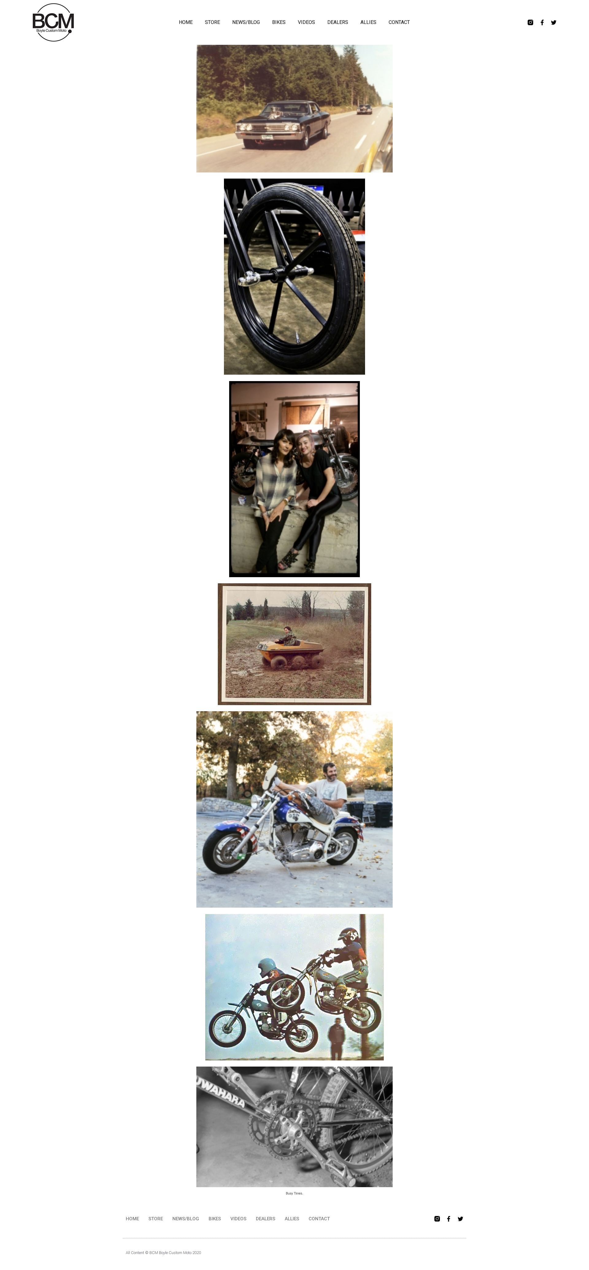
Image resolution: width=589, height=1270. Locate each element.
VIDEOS (306, 22)
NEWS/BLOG (246, 22)
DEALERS (337, 22)
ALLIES (368, 22)
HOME (186, 22)
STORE (212, 22)
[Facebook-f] (542, 22)
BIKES (279, 22)
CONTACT (399, 22)
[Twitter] (553, 22)
